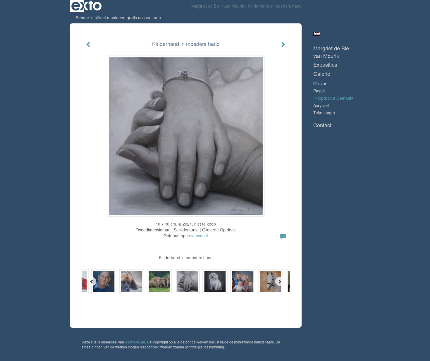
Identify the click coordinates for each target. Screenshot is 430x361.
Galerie (321, 73)
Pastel (319, 91)
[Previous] (91, 281)
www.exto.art (135, 341)
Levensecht (197, 235)
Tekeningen (324, 113)
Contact (322, 125)
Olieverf (320, 83)
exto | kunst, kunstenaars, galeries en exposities (86, 6)
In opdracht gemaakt (333, 98)
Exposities (325, 64)
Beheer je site (88, 17)
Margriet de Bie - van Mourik (217, 6)
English (316, 34)
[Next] (279, 281)
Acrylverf (321, 105)
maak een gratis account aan (134, 17)
